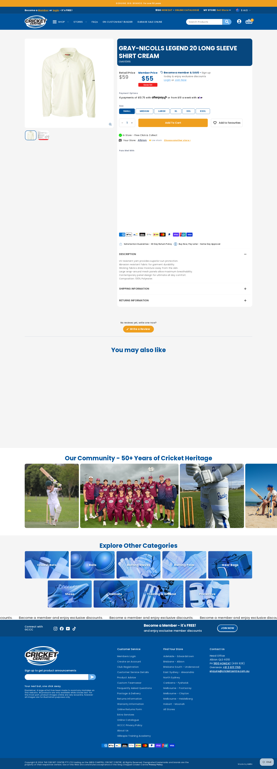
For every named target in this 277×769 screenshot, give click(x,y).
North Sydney (171, 677)
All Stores (169, 709)
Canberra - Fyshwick (176, 682)
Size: (121, 106)
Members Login (126, 656)
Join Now (180, 80)
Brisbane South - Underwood (181, 667)
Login (167, 80)
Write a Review (141, 329)
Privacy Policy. (156, 764)
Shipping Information (134, 289)
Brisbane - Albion (173, 661)
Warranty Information (130, 704)
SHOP (61, 21)
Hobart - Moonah (174, 704)
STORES (78, 21)
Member (43, 10)
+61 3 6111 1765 (232, 667)
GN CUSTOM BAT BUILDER (118, 21)
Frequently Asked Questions (134, 688)
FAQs (95, 21)
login (56, 10)
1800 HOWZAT (222, 663)
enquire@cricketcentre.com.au (230, 671)
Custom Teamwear (129, 682)
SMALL (127, 111)
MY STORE (216, 10)
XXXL (203, 111)
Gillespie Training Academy (134, 735)
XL (176, 111)
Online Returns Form (129, 709)
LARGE (161, 111)
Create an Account (129, 661)
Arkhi (249, 764)
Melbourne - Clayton (176, 693)
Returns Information (134, 300)
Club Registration (128, 667)
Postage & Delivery (129, 693)
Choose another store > (177, 140)
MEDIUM (144, 111)
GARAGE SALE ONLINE (149, 21)
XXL (188, 111)
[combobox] (204, 22)
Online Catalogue (128, 720)
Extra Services (125, 714)
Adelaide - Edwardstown (178, 656)
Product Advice (126, 677)
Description (127, 254)
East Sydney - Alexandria (178, 672)
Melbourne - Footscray (177, 688)
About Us (123, 730)
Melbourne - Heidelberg (178, 698)
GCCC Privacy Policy (129, 725)
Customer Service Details (133, 672)
